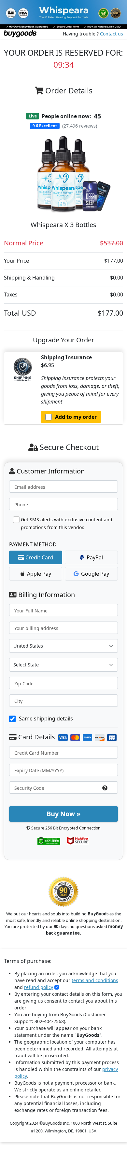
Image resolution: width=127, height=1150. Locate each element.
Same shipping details (46, 718)
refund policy (38, 987)
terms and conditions (95, 980)
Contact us (111, 34)
